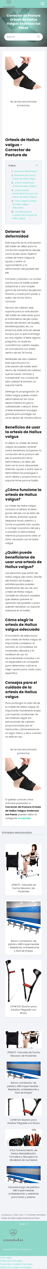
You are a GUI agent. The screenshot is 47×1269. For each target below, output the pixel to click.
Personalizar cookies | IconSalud (16, 1264)
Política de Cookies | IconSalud (15, 1267)
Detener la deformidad (25, 171)
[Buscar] (37, 35)
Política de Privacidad (11, 1260)
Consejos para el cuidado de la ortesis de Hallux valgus (24, 215)
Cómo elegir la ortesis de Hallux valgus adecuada (24, 204)
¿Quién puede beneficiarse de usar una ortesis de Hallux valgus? (25, 193)
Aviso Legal (5, 1257)
